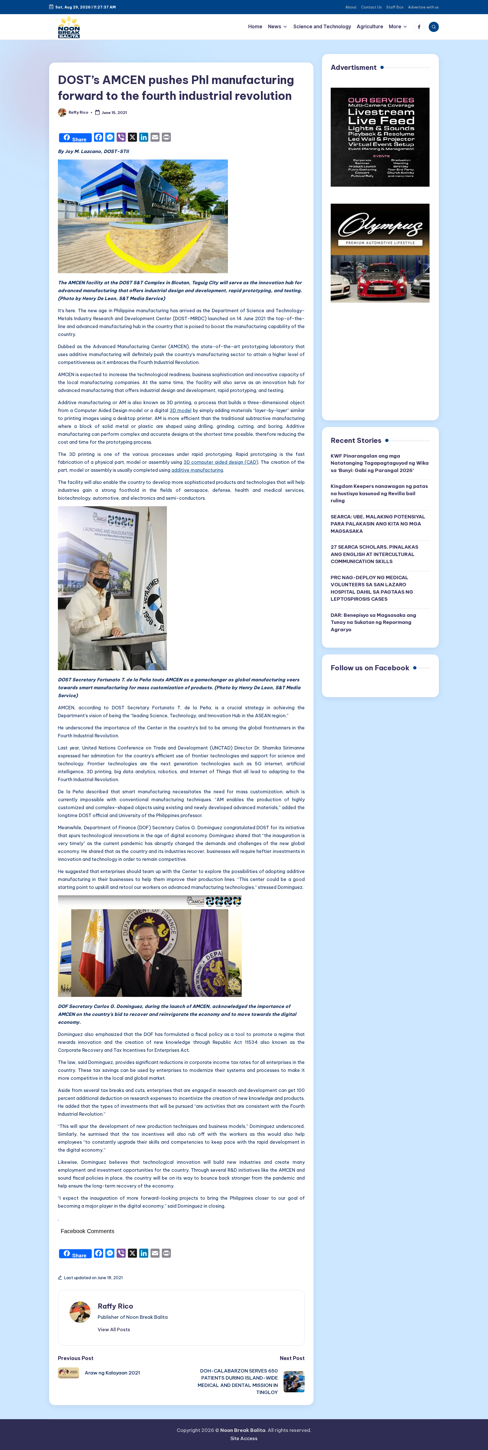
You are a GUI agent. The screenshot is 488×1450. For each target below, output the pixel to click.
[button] (114, 1329)
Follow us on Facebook (370, 667)
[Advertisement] (380, 363)
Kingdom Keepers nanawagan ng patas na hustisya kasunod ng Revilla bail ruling (379, 493)
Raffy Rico (115, 1306)
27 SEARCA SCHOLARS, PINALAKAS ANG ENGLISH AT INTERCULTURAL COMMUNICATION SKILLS (374, 554)
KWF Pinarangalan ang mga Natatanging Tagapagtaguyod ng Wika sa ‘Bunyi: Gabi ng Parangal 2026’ (380, 463)
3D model (180, 410)
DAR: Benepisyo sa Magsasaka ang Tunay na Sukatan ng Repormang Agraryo (373, 622)
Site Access (244, 1438)
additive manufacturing (197, 470)
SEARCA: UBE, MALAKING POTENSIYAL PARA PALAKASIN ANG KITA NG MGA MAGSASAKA (378, 524)
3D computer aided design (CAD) (221, 462)
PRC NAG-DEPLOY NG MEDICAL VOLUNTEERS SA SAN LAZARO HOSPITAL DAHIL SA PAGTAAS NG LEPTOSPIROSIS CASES (372, 588)
